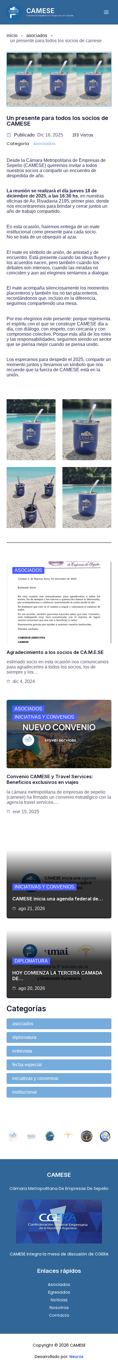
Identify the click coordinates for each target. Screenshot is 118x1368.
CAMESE (40, 11)
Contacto (59, 1315)
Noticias (59, 1300)
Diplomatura (31, 961)
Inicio (12, 35)
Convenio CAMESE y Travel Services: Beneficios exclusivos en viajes (50, 779)
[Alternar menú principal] (106, 12)
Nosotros (59, 1307)
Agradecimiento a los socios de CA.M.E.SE (55, 652)
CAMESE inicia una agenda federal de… (57, 899)
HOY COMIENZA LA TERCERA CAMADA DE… (57, 975)
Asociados (36, 35)
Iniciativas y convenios (44, 717)
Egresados (59, 1292)
